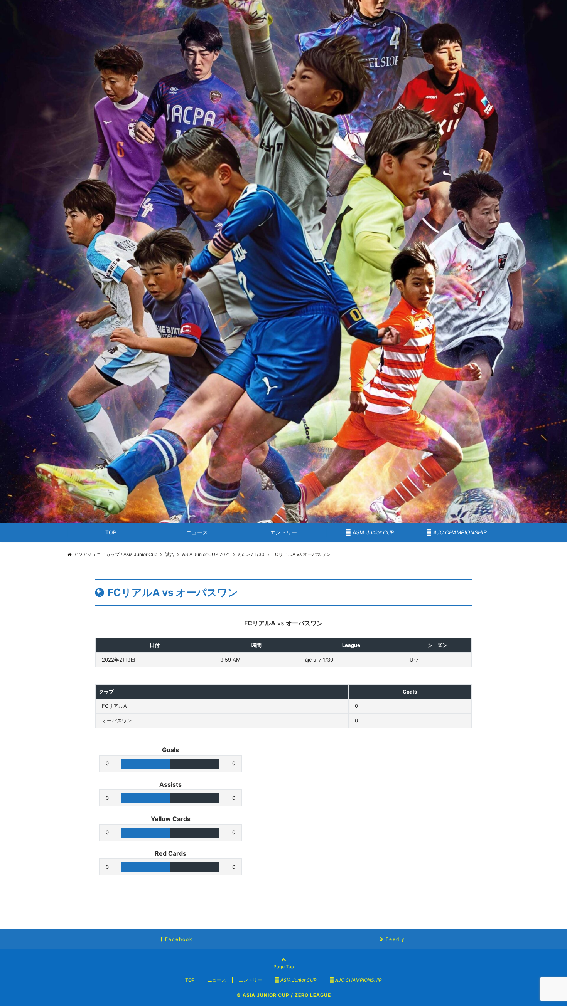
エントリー (283, 532)
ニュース (197, 532)
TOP (110, 532)
